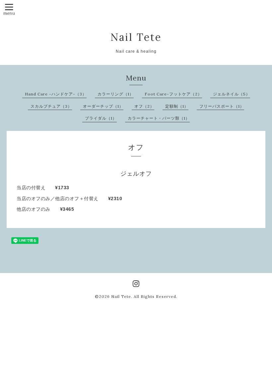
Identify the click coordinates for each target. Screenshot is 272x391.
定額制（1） (176, 106)
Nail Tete (136, 37)
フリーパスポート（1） (221, 106)
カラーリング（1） (116, 93)
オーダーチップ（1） (103, 106)
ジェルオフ (136, 173)
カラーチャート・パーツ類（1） (159, 118)
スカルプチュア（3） (51, 106)
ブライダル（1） (101, 118)
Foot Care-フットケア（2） (173, 93)
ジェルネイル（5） (231, 93)
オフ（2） (144, 106)
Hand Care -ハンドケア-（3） (56, 93)
